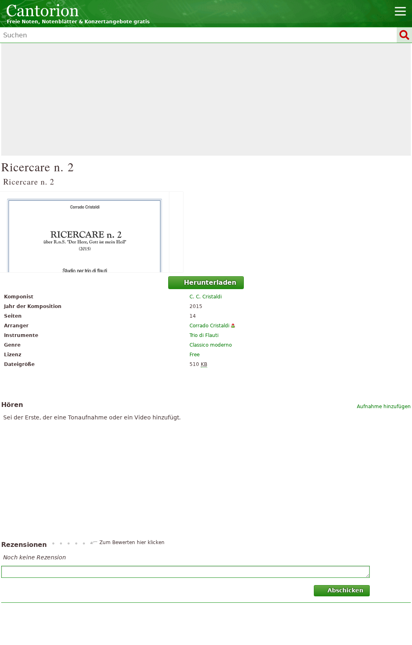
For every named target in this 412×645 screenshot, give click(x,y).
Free (195, 354)
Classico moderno (211, 345)
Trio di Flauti (204, 335)
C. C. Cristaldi (206, 297)
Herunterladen (210, 282)
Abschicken (345, 590)
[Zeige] (206, 232)
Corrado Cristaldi (209, 326)
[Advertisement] (206, 99)
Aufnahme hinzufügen (384, 406)
